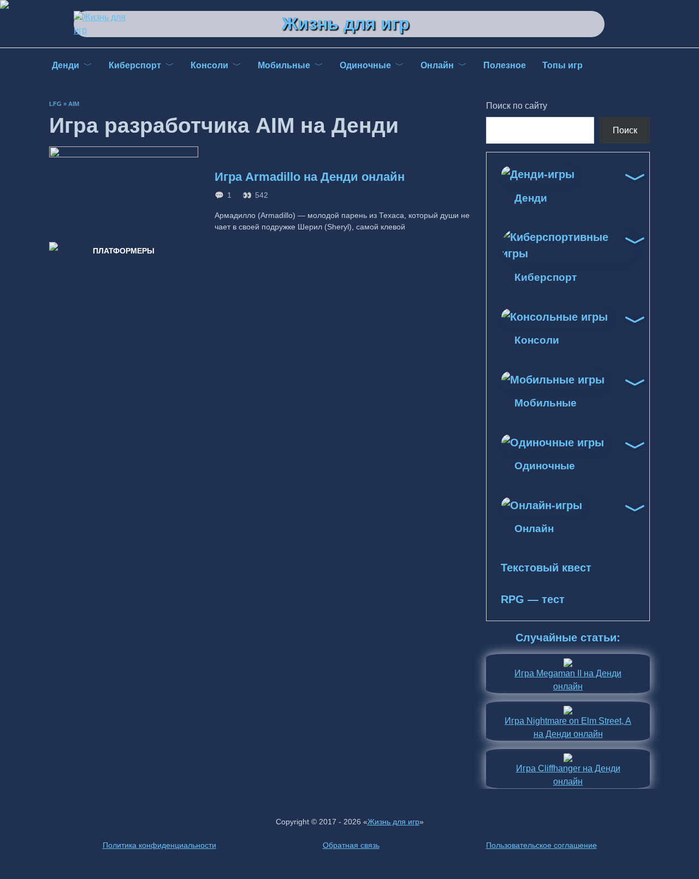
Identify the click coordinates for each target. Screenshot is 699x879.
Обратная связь (351, 845)
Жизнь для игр (346, 23)
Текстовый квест (546, 568)
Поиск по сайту (516, 105)
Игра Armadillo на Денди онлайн (310, 177)
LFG (55, 104)
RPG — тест (533, 599)
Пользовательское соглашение (541, 845)
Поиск (625, 130)
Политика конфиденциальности (159, 845)
